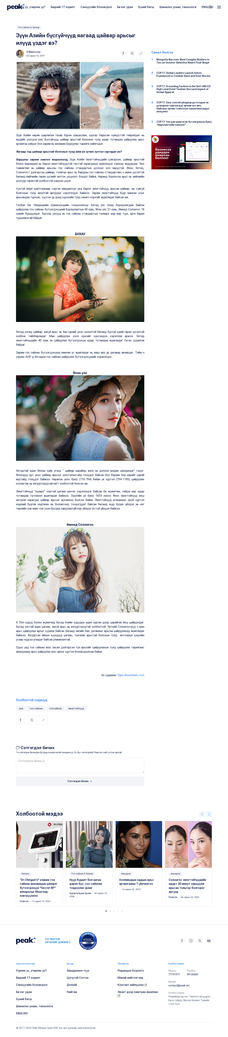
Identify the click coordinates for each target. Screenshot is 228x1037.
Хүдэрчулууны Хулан (80, 893)
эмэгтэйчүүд (76, 708)
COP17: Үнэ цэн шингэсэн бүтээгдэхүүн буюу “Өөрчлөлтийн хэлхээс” (184, 123)
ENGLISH (207, 7)
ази (21, 708)
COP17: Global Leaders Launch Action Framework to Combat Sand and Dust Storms (183, 74)
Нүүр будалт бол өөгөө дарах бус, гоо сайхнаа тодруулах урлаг (85, 884)
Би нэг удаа (125, 7)
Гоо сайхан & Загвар (29, 27)
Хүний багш (146, 7)
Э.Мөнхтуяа (33, 51)
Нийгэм (72, 992)
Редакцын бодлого (131, 970)
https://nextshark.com (131, 675)
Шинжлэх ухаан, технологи (177, 7)
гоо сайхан (36, 708)
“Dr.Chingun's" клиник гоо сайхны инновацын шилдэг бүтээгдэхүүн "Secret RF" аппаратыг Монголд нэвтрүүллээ (38, 888)
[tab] (106, 911)
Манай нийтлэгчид (130, 977)
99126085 (192, 974)
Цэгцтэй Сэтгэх (78, 977)
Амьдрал (126, 873)
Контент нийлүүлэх (131, 985)
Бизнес (25, 873)
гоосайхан (55, 708)
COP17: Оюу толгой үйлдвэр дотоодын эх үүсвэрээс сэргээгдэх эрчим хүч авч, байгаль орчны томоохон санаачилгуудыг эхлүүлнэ (182, 107)
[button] (219, 7)
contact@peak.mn (179, 985)
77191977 (174, 974)
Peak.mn (24, 901)
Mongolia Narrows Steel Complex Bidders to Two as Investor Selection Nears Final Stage (182, 61)
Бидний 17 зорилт (63, 7)
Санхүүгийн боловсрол (96, 7)
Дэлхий (72, 985)
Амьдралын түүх (78, 970)
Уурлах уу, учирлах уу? (30, 7)
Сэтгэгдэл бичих (78, 781)
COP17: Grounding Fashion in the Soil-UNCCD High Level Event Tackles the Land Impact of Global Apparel (183, 89)
